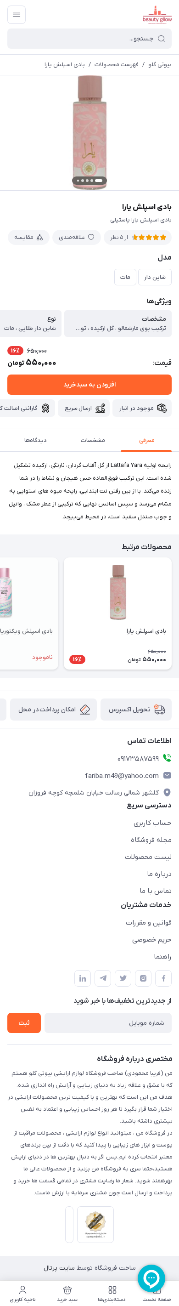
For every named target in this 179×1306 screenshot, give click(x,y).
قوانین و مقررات (149, 922)
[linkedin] (82, 978)
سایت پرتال (59, 1268)
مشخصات (93, 440)
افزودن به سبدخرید (89, 384)
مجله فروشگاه (151, 840)
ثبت (24, 1023)
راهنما (163, 956)
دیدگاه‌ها (35, 440)
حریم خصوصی (152, 939)
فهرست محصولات (117, 64)
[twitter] (123, 978)
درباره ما (159, 874)
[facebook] (163, 978)
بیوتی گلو (160, 64)
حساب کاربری (153, 823)
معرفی (147, 440)
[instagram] (143, 978)
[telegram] (103, 978)
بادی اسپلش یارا (65, 64)
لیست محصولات (148, 857)
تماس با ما (156, 891)
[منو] (16, 15)
